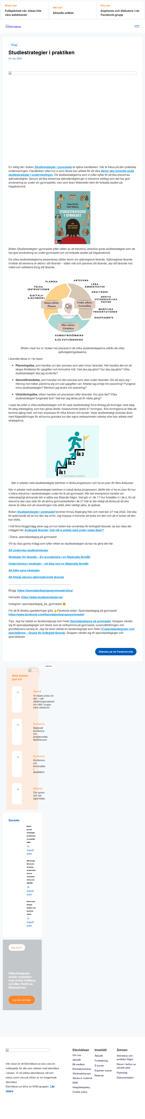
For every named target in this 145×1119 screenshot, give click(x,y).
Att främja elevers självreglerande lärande (36, 577)
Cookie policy (79, 1091)
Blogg (14, 44)
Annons (48, 666)
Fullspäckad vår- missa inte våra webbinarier (23, 13)
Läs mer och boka (22, 1000)
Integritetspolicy (81, 1087)
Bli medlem (78, 1064)
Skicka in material (82, 1078)
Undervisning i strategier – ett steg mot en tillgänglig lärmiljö (48, 564)
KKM (75, 1082)
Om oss (76, 1055)
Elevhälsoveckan (81, 1069)
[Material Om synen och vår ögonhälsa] (17, 794)
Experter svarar (103, 1070)
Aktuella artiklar (63, 13)
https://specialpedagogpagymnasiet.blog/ (45, 590)
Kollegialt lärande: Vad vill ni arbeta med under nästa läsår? (64, 530)
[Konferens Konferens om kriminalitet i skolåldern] (17, 764)
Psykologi (122, 1072)
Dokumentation (125, 1077)
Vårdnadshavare (81, 1073)
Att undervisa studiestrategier (28, 550)
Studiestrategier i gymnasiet (36, 512)
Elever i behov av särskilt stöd (126, 1066)
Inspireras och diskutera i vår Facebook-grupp (120, 13)
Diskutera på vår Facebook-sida (116, 651)
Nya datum (16, 947)
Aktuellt (76, 1059)
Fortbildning (101, 1060)
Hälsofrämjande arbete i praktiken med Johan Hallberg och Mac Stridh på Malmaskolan (22, 980)
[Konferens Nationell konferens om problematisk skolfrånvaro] (17, 731)
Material (99, 1075)
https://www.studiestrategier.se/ (42, 597)
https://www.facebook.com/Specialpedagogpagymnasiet (46, 614)
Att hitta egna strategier (24, 570)
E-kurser (99, 1065)
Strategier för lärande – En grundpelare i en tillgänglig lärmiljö (49, 557)
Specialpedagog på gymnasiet (90, 621)
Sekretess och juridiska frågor (125, 1057)
